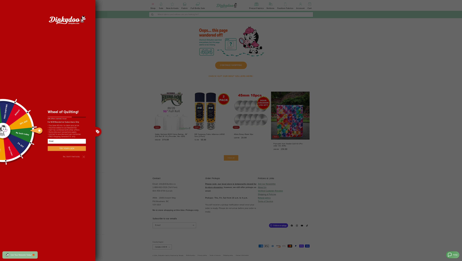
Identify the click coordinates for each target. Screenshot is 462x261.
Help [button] (455, 255)
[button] (452, 254)
